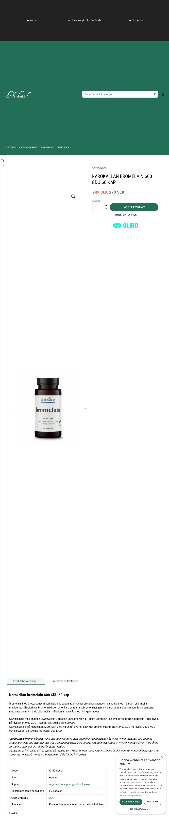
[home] (18, 94)
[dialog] (141, 784)
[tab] (26, 681)
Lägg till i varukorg (134, 207)
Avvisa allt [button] (153, 801)
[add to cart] (162, 94)
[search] (155, 94)
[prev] (13, 408)
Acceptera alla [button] (131, 801)
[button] (106, 205)
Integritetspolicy (136, 795)
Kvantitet (96, 201)
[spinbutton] (100, 207)
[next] (85, 408)
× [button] (162, 757)
